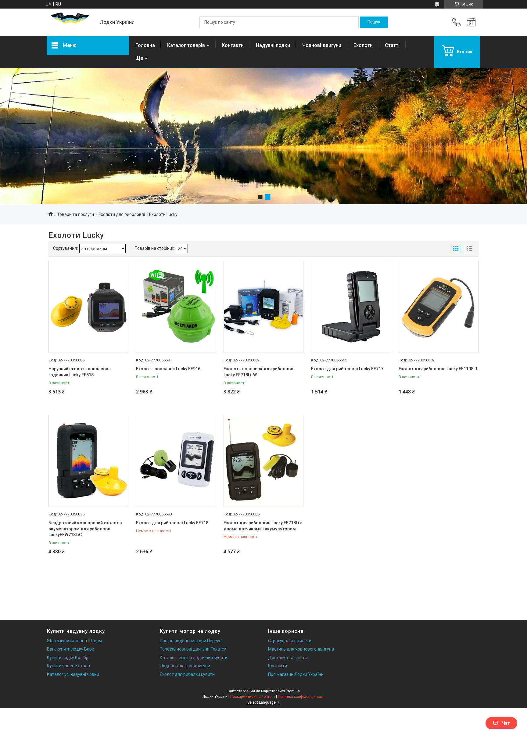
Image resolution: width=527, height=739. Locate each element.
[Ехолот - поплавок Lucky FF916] (176, 307)
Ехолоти (363, 45)
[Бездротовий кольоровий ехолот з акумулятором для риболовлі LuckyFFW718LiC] (88, 461)
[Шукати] (374, 22)
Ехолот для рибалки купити (187, 674)
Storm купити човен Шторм (74, 640)
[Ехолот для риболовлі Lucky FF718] (176, 461)
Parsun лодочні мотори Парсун (190, 640)
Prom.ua (293, 691)
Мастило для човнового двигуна (301, 649)
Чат (506, 723)
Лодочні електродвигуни (185, 665)
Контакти (233, 45)
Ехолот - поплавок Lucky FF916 (168, 368)
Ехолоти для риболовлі (122, 214)
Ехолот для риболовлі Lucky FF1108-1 (438, 368)
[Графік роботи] (471, 22)
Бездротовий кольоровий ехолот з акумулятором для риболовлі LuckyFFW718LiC (85, 528)
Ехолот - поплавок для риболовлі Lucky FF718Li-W (259, 371)
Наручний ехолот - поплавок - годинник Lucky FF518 (79, 371)
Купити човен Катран (68, 665)
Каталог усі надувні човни (73, 674)
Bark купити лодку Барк (70, 649)
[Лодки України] (70, 22)
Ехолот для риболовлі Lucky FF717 (347, 368)
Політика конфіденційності (301, 696)
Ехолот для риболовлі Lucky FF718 (172, 522)
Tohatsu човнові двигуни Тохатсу (193, 649)
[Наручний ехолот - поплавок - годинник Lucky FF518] (88, 307)
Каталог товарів (186, 45)
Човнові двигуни (321, 45)
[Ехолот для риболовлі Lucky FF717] (351, 307)
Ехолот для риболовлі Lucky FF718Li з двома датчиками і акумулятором (263, 525)
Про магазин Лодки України (296, 674)
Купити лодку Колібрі (68, 657)
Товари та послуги (75, 214)
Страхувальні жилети (289, 640)
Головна (145, 45)
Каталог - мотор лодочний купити (194, 657)
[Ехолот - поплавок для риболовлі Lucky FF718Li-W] (263, 307)
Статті (392, 45)
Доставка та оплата (288, 657)
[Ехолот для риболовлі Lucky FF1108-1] (439, 307)
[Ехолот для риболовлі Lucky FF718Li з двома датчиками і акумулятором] (263, 461)
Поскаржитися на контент (252, 696)
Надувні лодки (273, 45)
